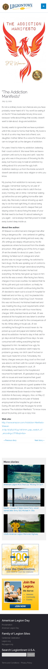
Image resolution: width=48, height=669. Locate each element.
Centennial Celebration (11, 638)
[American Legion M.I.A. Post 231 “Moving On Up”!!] (24, 474)
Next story (39, 440)
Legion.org (6, 641)
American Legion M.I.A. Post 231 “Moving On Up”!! (23, 485)
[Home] (17, 6)
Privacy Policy (26, 663)
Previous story (10, 440)
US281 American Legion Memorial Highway (21, 534)
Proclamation (7, 625)
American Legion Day (10, 628)
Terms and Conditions (10, 663)
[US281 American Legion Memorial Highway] (24, 523)
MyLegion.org (7, 644)
